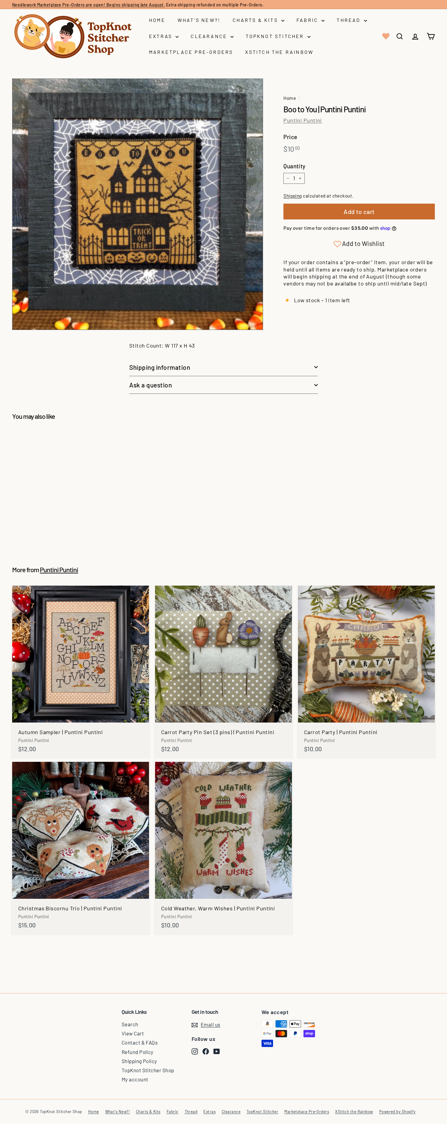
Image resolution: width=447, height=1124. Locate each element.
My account (135, 1079)
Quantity (294, 166)
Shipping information (159, 367)
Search (130, 1024)
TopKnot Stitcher (276, 36)
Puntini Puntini (302, 120)
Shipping (292, 195)
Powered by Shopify (397, 1111)
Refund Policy (138, 1052)
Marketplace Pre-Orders (191, 52)
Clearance (210, 36)
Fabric (308, 20)
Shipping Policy (139, 1061)
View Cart (133, 1033)
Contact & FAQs (140, 1042)
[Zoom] (137, 204)
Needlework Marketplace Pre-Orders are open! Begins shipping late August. (88, 4)
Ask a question (150, 385)
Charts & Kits (256, 20)
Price (290, 136)
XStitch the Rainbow (279, 52)
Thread (349, 20)
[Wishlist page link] (385, 36)
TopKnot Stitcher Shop (148, 1070)
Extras (161, 36)
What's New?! (199, 20)
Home (157, 20)
